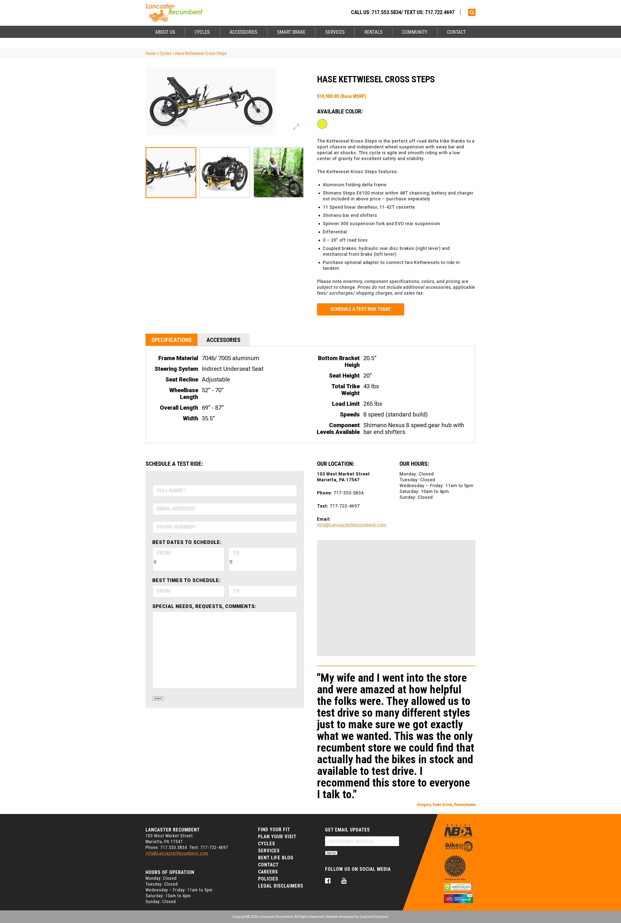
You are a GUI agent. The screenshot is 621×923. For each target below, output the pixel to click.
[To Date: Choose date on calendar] (231, 561)
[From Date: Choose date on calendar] (155, 561)
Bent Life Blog (276, 858)
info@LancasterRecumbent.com (351, 524)
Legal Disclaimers (280, 886)
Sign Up (331, 853)
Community (414, 32)
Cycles (202, 32)
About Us (165, 32)
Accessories (243, 32)
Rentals (373, 32)
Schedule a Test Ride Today (360, 309)
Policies (268, 879)
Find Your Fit (274, 829)
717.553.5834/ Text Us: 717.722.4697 (413, 12)
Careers (268, 872)
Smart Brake (291, 32)
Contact (456, 32)
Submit (158, 698)
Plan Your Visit (277, 836)
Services (335, 32)
